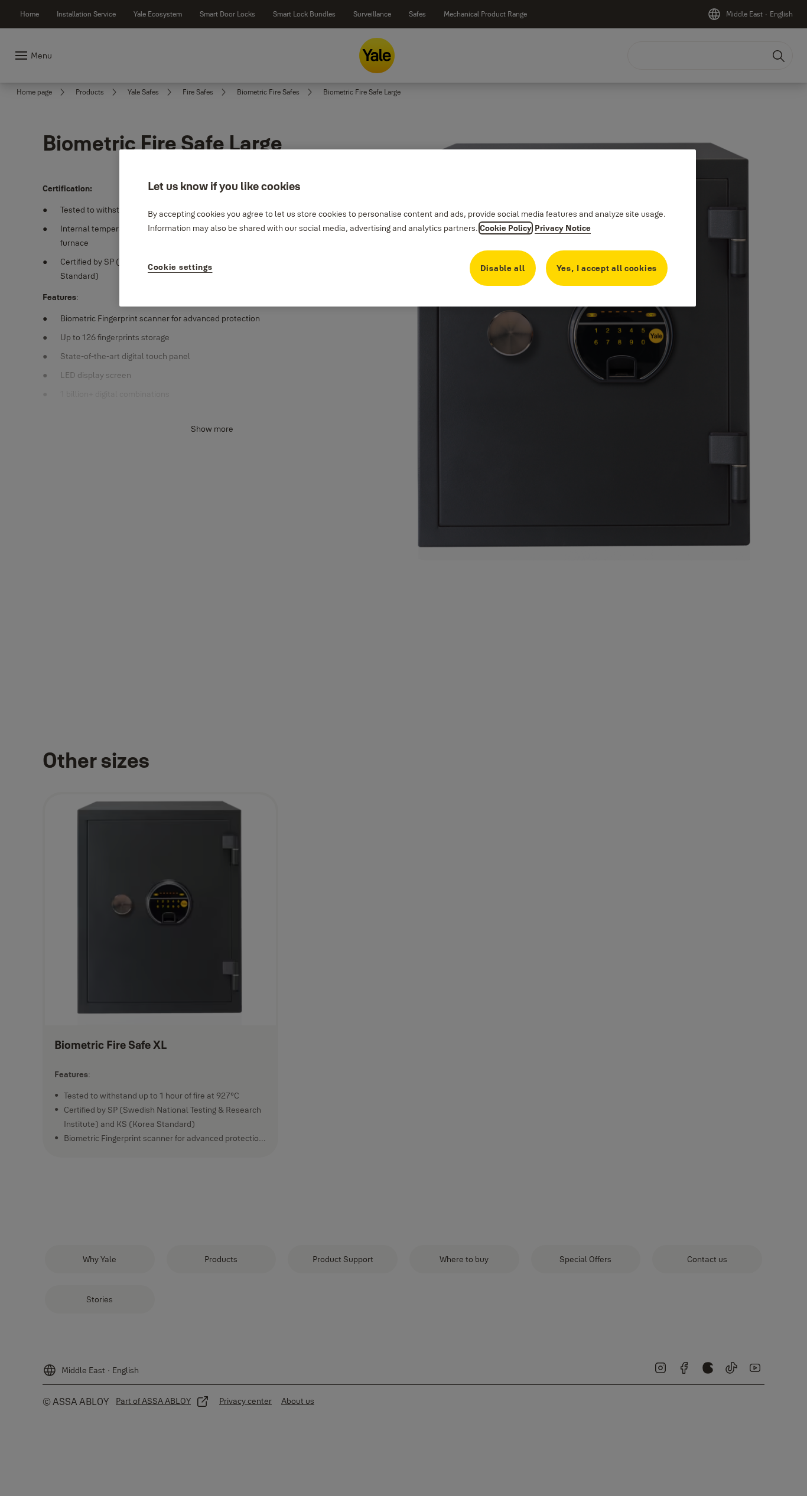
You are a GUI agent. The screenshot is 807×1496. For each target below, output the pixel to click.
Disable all (502, 268)
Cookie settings (180, 267)
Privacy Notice (563, 228)
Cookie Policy (506, 228)
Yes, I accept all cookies (607, 268)
